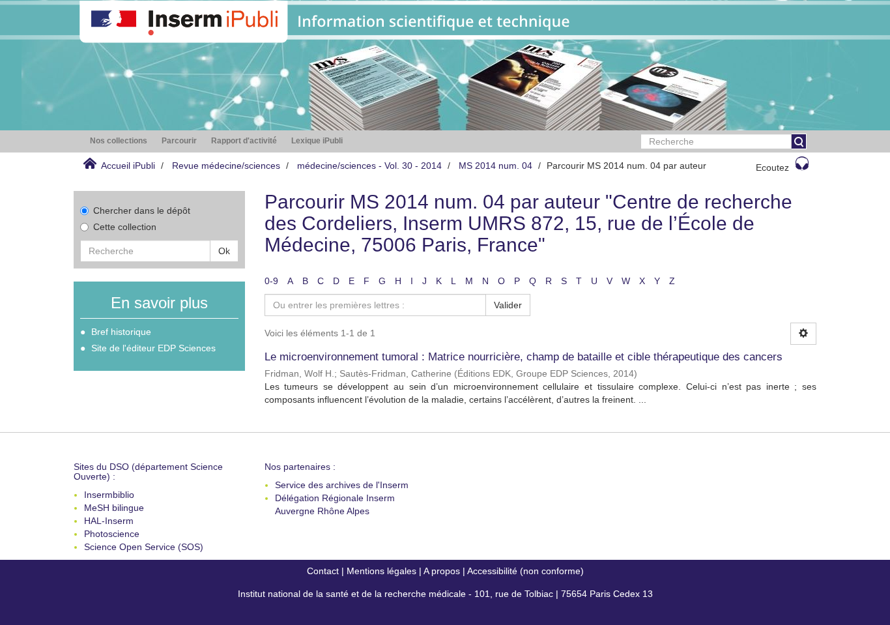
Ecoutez (772, 167)
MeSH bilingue (114, 507)
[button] (118, 141)
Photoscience (111, 534)
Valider (508, 305)
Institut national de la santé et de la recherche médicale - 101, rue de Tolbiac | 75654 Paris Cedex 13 (445, 594)
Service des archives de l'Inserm (342, 485)
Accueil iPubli (128, 165)
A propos (441, 571)
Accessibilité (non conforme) (525, 571)
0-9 (271, 281)
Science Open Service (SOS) (143, 547)
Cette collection (124, 227)
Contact (323, 571)
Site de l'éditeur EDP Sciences (153, 348)
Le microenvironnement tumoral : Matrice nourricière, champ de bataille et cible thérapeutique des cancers (523, 357)
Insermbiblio (109, 494)
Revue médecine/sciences (226, 165)
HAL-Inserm (109, 521)
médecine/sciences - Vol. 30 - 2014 (369, 165)
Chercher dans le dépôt (141, 210)
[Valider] (799, 141)
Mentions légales (381, 571)
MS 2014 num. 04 (495, 165)
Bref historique (121, 332)
